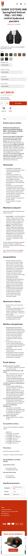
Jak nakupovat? (5, 513)
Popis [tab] (4, 119)
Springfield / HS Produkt (14, 24)
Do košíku (19, 103)
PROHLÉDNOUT (13, 550)
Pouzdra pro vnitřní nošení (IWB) (14, 252)
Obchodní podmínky (6, 509)
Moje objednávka (5, 515)
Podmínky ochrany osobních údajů (9, 511)
